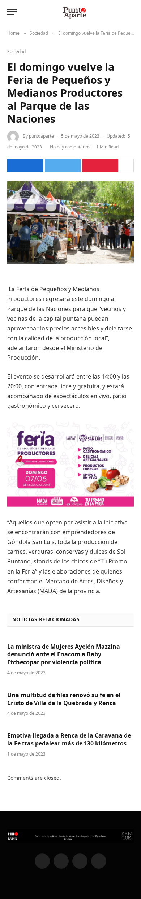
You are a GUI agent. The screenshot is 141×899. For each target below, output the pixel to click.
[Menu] (12, 12)
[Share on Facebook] (25, 165)
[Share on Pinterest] (100, 165)
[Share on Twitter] (63, 165)
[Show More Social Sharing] (127, 165)
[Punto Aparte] (74, 11)
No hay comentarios (70, 147)
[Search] (133, 12)
